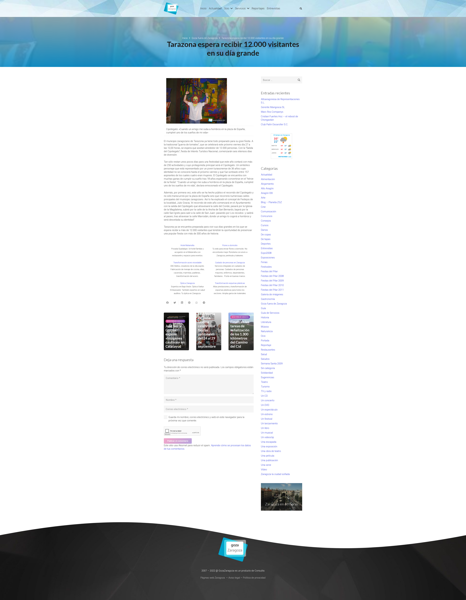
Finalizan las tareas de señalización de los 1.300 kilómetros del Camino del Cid (239, 334)
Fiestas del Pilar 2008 (272, 276)
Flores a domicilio (229, 245)
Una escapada (268, 441)
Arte (263, 197)
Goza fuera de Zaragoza (274, 303)
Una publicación (269, 460)
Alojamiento (267, 183)
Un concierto (267, 400)
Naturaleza (267, 331)
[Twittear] (174, 302)
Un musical (267, 432)
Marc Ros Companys (272, 111)
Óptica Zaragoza (187, 283)
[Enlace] (171, 8)
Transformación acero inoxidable (187, 262)
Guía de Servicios (270, 312)
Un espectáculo (269, 409)
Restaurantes (268, 349)
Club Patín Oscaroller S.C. (274, 124)
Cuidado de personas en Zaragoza (230, 262)
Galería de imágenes (272, 294)
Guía (263, 308)
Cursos (264, 225)
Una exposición (269, 446)
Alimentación (268, 179)
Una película (267, 455)
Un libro (265, 428)
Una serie (266, 464)
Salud (264, 354)
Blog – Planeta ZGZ (271, 202)
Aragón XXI (267, 193)
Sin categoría (268, 368)
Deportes (266, 243)
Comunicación (268, 211)
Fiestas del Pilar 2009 (272, 280)
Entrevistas (267, 248)
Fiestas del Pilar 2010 (272, 285)
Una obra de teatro (271, 451)
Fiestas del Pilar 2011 (272, 289)
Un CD (264, 395)
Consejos (266, 220)
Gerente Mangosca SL (273, 107)
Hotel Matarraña (187, 245)
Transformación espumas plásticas (230, 283)
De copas (266, 234)
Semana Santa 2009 (272, 363)
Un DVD (265, 405)
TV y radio (266, 391)
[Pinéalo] (189, 302)
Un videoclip (267, 437)
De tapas (265, 239)
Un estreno (267, 414)
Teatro (264, 382)
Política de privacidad (254, 577)
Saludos (265, 358)
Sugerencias (267, 377)
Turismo (265, 386)
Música (265, 326)
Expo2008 (266, 252)
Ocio (263, 335)
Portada (265, 340)
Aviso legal (234, 577)
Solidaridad (267, 372)
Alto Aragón (267, 188)
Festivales (266, 266)
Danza (264, 229)
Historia (265, 317)
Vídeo (264, 469)
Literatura (266, 322)
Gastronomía (268, 299)
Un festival (266, 418)
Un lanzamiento (269, 423)
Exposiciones (268, 257)
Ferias (264, 262)
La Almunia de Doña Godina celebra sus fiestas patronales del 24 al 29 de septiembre (207, 330)
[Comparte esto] (167, 302)
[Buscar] (300, 8)
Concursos (266, 216)
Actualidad (266, 174)
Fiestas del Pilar (269, 271)
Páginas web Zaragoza (212, 577)
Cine (263, 206)
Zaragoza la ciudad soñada (275, 474)
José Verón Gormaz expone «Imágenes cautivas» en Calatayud (175, 336)
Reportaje (266, 345)
